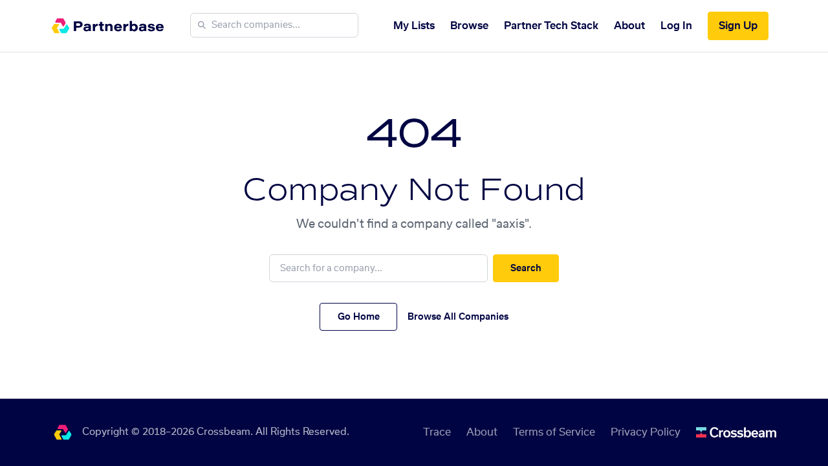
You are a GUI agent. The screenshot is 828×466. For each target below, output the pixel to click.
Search (525, 268)
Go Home (359, 317)
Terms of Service (554, 432)
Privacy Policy (646, 432)
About (629, 26)
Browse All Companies (458, 317)
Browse (469, 26)
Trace (437, 432)
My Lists (414, 26)
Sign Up (738, 26)
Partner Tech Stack (551, 26)
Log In (676, 26)
